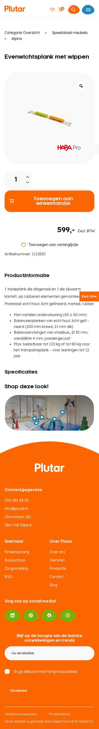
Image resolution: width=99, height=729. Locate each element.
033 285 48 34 (17, 500)
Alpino (17, 38)
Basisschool (15, 560)
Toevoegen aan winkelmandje (53, 201)
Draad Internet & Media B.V (72, 721)
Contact (57, 576)
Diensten (57, 560)
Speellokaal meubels (70, 32)
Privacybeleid (59, 714)
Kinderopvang (17, 552)
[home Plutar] (15, 9)
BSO (8, 576)
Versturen (18, 691)
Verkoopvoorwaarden (21, 714)
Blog (53, 585)
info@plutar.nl (16, 508)
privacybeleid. (66, 671)
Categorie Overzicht (22, 32)
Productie (58, 568)
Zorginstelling (16, 568)
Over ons (57, 552)
